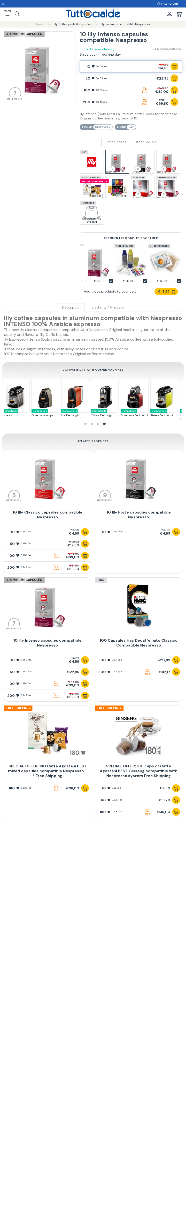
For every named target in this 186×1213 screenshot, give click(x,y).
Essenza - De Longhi (114, 413)
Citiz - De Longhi (82, 413)
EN (4, 3)
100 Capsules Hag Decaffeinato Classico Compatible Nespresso (139, 643)
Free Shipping (18, 708)
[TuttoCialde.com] (93, 13)
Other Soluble (145, 142)
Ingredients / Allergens (106, 307)
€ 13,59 (164, 291)
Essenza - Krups (23, 413)
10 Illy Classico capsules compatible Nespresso (47, 515)
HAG (100, 580)
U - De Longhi (50, 413)
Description (71, 307)
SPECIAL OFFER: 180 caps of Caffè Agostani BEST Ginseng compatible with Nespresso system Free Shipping (139, 771)
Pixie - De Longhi (141, 413)
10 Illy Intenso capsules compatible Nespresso (47, 643)
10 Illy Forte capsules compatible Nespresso (139, 515)
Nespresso (103, 126)
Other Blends (116, 142)
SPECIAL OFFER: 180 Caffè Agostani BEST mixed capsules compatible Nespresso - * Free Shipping (47, 771)
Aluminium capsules (24, 34)
